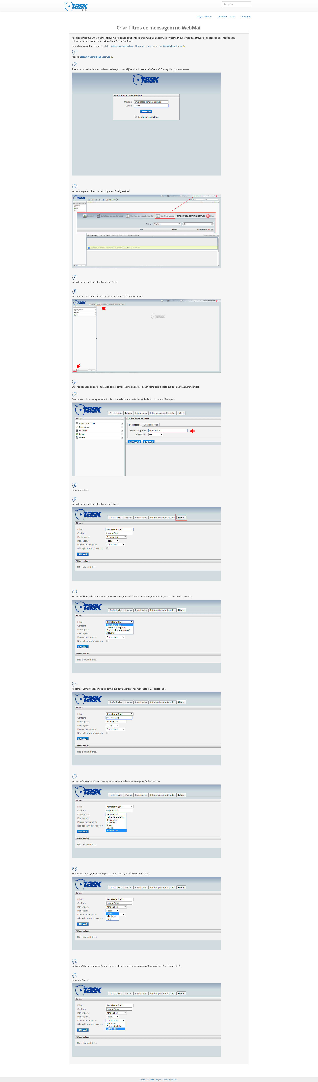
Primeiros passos (226, 16)
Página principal (204, 16)
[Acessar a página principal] (76, 5)
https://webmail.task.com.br (95, 56)
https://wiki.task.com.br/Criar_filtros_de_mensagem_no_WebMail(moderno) (143, 46)
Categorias (245, 16)
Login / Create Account (166, 1079)
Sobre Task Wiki (147, 1079)
